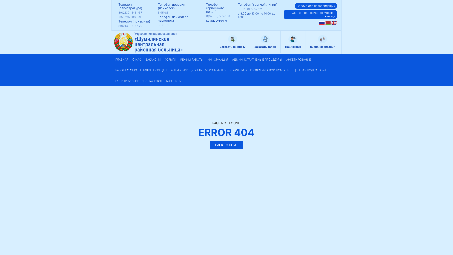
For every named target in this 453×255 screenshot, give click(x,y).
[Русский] (322, 23)
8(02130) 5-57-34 (218, 16)
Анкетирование (298, 59)
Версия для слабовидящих (316, 6)
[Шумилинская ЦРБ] (148, 42)
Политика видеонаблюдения (138, 81)
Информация (218, 59)
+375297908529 (129, 17)
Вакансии (153, 59)
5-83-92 (163, 25)
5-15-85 (163, 12)
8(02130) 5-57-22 (130, 26)
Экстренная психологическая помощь (313, 14)
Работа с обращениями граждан (141, 70)
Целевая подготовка (310, 70)
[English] (334, 23)
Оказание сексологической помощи (259, 70)
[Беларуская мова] (328, 23)
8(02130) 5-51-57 (130, 12)
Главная (121, 59)
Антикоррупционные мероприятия (198, 70)
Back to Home (226, 145)
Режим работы (191, 59)
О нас (136, 59)
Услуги (170, 59)
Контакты (173, 81)
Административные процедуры (257, 59)
